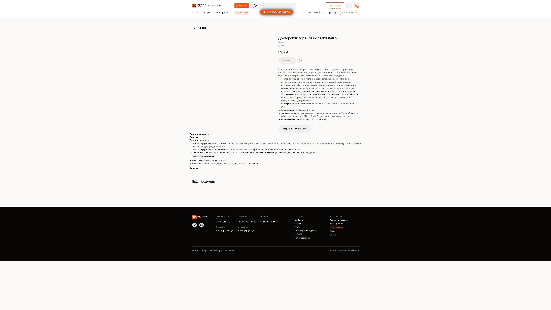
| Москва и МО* (215, 5)
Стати (333, 235)
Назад (202, 28)
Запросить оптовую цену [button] (294, 129)
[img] (199, 217)
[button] (349, 13)
